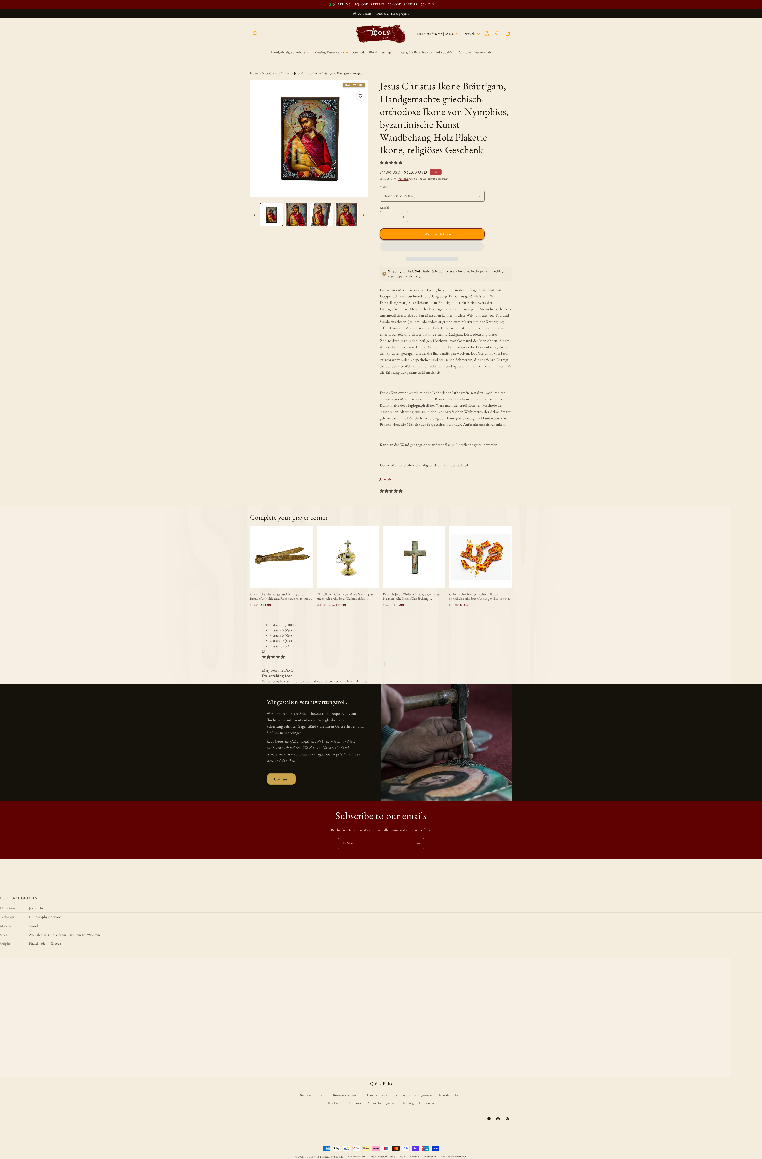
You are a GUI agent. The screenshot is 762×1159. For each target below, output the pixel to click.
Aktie (388, 479)
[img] (273, 657)
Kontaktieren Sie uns (347, 1095)
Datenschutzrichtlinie (382, 1095)
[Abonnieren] (418, 843)
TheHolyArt (312, 1156)
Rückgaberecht (447, 1095)
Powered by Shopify (331, 1156)
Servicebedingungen (382, 1103)
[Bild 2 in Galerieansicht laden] (296, 214)
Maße (383, 187)
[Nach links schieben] (254, 214)
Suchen (305, 1095)
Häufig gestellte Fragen (417, 1103)
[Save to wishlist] (360, 96)
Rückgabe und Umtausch (346, 1103)
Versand (403, 178)
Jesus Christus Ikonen (276, 73)
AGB (402, 1156)
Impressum (429, 1156)
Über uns (281, 779)
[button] (391, 162)
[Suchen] (255, 33)
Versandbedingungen (417, 1095)
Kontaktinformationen (454, 1156)
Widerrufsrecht (356, 1156)
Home (254, 73)
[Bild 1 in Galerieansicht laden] (271, 214)
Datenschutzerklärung (382, 1156)
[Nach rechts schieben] (363, 214)
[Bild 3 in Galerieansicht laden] (321, 214)
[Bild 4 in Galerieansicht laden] (346, 214)
